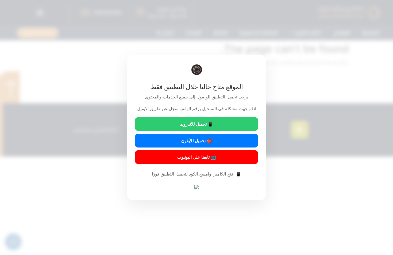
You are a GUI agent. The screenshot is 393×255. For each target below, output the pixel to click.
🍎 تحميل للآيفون (196, 140)
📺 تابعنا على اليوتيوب (196, 157)
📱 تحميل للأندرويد (196, 124)
